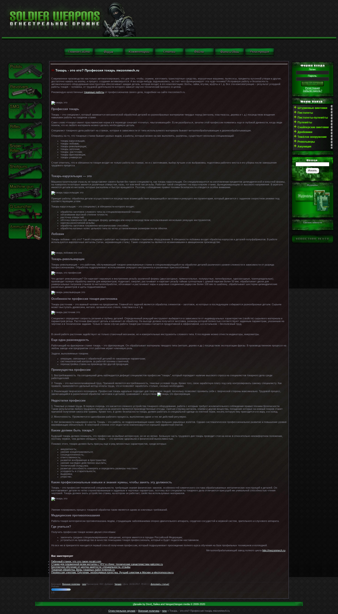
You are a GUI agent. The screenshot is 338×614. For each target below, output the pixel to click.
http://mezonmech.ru (273, 550)
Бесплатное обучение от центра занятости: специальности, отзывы (90, 567)
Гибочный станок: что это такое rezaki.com (76, 561)
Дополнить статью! (160, 584)
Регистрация (312, 88)
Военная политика (71, 584)
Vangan (118, 584)
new (84, 584)
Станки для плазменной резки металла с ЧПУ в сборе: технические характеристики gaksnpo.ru (107, 564)
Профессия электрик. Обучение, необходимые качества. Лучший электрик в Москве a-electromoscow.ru (112, 572)
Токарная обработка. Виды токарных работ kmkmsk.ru (83, 569)
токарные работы (94, 92)
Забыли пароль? (312, 90)
